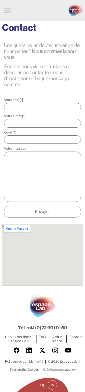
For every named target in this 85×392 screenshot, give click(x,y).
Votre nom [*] (13, 100)
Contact (75, 337)
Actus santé (57, 339)
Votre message (15, 148)
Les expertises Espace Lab (18, 339)
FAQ (42, 337)
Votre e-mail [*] (14, 116)
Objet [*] (10, 132)
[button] (62, 361)
